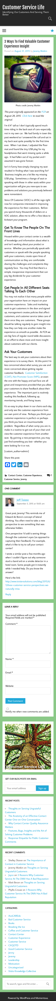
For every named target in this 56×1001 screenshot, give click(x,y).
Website (9, 686)
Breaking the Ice (16, 926)
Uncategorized (15, 967)
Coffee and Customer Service (23, 930)
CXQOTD (13, 945)
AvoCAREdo (14, 915)
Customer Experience (32, 475)
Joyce (11, 875)
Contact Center (15, 475)
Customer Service (12, 479)
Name (9, 659)
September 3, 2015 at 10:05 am (30, 503)
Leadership (13, 960)
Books (11, 923)
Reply (8, 594)
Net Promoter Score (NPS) (26, 376)
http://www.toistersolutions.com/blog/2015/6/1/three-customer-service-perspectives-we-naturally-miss (27, 585)
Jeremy (24, 479)
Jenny (11, 952)
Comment (11, 624)
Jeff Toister (23, 500)
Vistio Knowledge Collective (22, 971)
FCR (43, 111)
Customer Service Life (23, 7)
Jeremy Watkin (40, 50)
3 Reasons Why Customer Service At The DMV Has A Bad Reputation (26, 893)
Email (9, 672)
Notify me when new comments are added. (27, 711)
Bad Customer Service (19, 919)
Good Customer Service (20, 948)
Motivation (14, 963)
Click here (27, 115)
